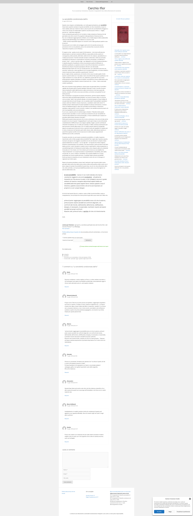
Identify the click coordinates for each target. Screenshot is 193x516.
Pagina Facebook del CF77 (92, 497)
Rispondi (67, 286)
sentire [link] (86, 211)
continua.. (123, 56)
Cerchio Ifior (96, 8)
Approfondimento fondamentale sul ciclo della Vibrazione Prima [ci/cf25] (122, 143)
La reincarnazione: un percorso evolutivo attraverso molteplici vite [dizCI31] (123, 88)
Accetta (159, 511)
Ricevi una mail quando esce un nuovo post (120, 491)
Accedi (63, 493)
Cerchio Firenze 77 (90, 495)
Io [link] (62, 74)
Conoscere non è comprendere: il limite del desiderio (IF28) (77, 257)
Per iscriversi (65, 228)
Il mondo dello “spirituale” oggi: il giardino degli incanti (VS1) (77, 258)
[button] (190, 499)
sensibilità (66, 255)
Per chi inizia (89, 1)
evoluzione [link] (88, 177)
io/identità (66, 254)
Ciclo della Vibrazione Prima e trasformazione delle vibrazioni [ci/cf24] (122, 162)
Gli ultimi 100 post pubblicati (123, 18)
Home (82, 1)
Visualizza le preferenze (183, 511)
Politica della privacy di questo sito (71, 232)
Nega (170, 511)
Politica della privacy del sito (68, 491)
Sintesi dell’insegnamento (102, 1)
